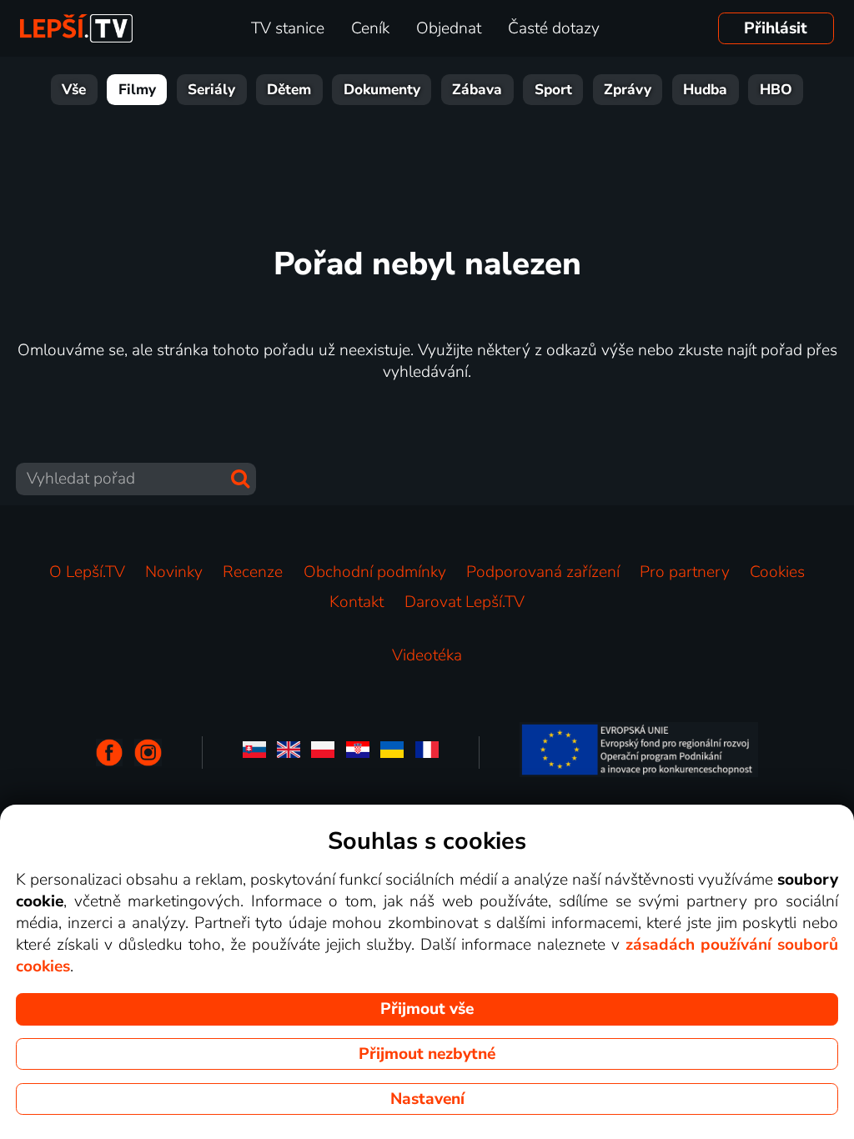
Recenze (253, 572)
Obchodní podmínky (375, 572)
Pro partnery (685, 572)
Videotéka (427, 655)
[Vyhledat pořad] (240, 478)
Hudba (705, 89)
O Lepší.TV (87, 572)
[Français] (427, 752)
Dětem (289, 89)
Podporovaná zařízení (543, 572)
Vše (74, 89)
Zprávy (627, 89)
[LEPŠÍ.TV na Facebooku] (109, 752)
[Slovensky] (254, 752)
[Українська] (392, 752)
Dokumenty (382, 89)
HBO (776, 89)
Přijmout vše (427, 1009)
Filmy (137, 89)
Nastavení (427, 1099)
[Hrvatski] (357, 752)
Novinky (174, 572)
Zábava (477, 89)
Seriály (211, 89)
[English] (288, 752)
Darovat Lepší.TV (464, 602)
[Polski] (322, 752)
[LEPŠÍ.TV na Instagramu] (148, 752)
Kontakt (356, 602)
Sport (553, 89)
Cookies (777, 572)
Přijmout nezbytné (427, 1054)
